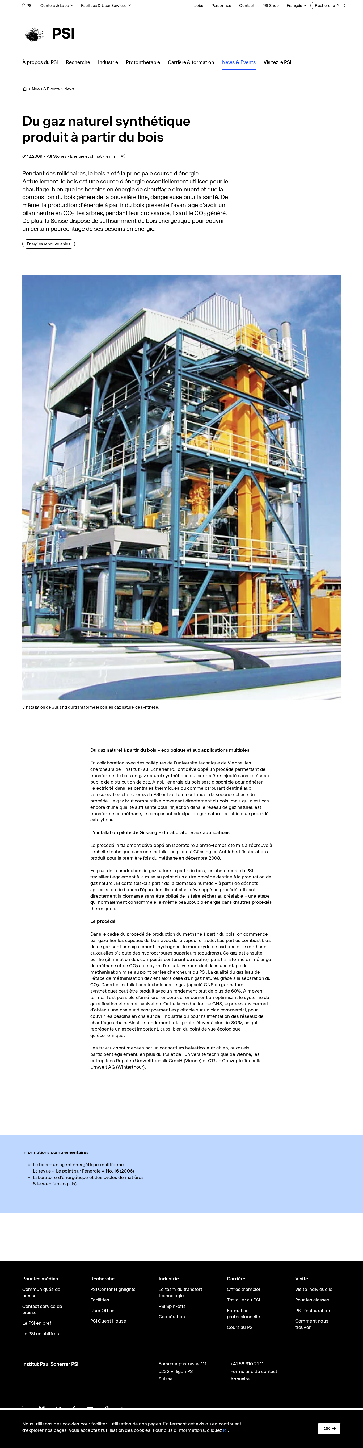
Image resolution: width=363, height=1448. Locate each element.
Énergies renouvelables (51, 243)
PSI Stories (56, 156)
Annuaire (240, 1379)
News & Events (46, 89)
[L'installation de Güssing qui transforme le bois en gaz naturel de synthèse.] (181, 487)
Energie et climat (86, 156)
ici (225, 1430)
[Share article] (123, 156)
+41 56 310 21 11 (247, 1363)
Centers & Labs (54, 5)
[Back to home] (48, 33)
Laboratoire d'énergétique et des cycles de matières (88, 1177)
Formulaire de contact (253, 1371)
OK (327, 1428)
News (69, 89)
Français (294, 5)
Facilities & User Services (104, 5)
